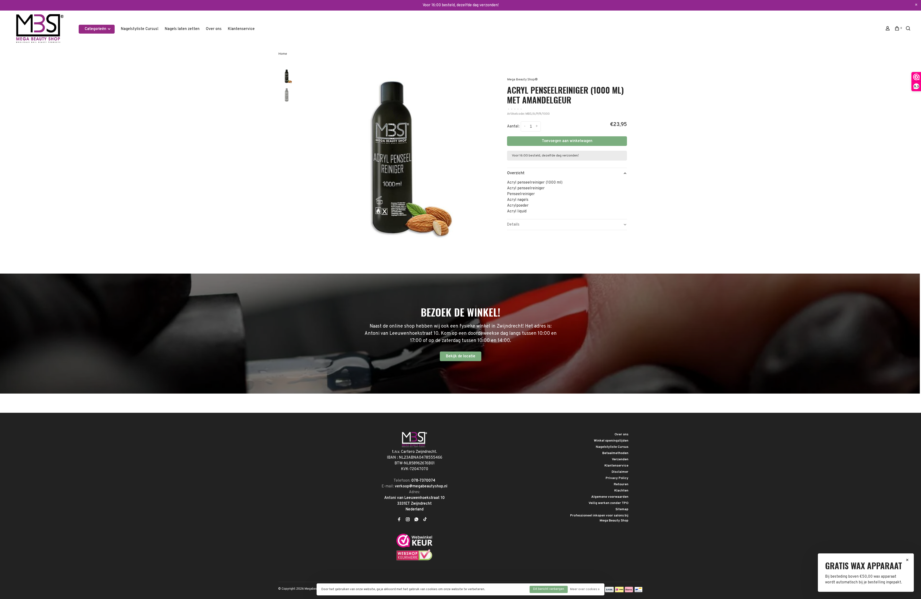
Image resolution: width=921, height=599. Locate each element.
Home (282, 54)
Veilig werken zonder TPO (608, 503)
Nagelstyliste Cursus (612, 447)
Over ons (214, 29)
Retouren (621, 484)
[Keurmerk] (414, 546)
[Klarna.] (629, 591)
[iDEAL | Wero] (619, 591)
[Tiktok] (425, 520)
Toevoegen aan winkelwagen (567, 141)
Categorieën (96, 29)
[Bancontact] (638, 591)
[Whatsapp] (416, 520)
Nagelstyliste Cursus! (140, 29)
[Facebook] (399, 520)
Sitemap (621, 509)
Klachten (621, 491)
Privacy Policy (617, 478)
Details (513, 224)
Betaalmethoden (615, 453)
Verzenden (620, 459)
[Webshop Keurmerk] (414, 559)
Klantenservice (241, 29)
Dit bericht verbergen (548, 589)
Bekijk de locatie (460, 356)
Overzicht (516, 173)
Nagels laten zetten (182, 29)
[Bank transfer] (609, 591)
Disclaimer (620, 472)
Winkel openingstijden (611, 441)
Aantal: (513, 126)
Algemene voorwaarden (609, 497)
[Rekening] (888, 29)
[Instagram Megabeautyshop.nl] (408, 520)
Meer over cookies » (585, 589)
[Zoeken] (908, 29)
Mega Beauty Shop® (522, 80)
